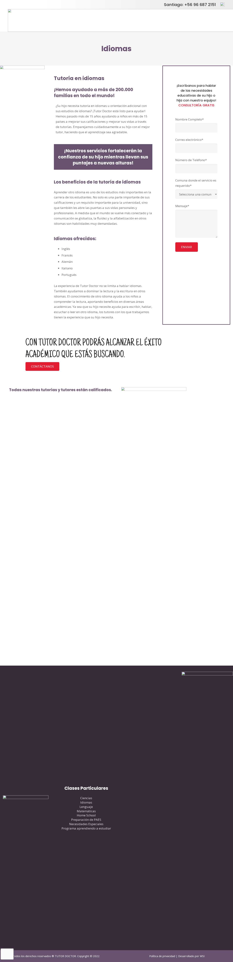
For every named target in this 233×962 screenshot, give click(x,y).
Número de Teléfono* (191, 160)
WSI (202, 956)
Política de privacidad (162, 956)
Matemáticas (86, 811)
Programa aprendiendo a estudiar (86, 828)
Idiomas (86, 802)
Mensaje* (182, 206)
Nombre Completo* (189, 119)
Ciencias (86, 798)
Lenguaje (86, 807)
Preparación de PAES (86, 820)
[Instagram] (158, 808)
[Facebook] (135, 808)
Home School (86, 815)
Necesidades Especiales (86, 824)
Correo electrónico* (189, 140)
